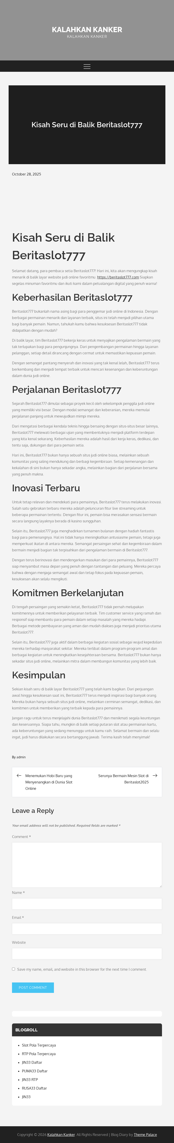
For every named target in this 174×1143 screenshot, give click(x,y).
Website (19, 942)
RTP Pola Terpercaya (39, 1054)
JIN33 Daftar (32, 1062)
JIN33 (26, 1097)
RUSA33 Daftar (34, 1088)
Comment (21, 836)
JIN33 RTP (30, 1079)
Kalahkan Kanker (87, 29)
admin (21, 757)
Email (18, 917)
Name (18, 892)
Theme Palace (145, 1134)
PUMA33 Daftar (35, 1071)
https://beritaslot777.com (118, 277)
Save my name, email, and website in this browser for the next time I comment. (82, 969)
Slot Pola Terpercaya (39, 1045)
